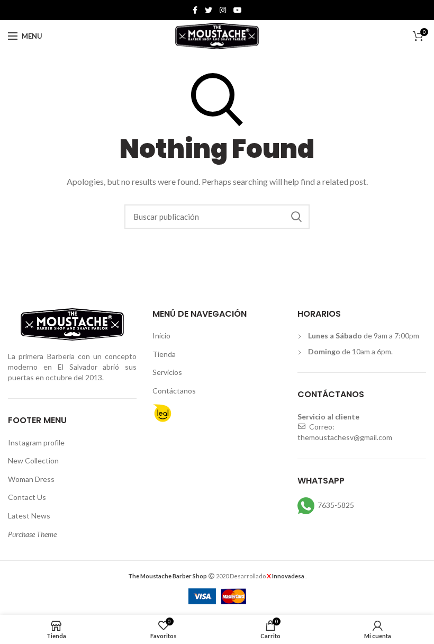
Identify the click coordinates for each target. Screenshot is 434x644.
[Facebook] (195, 10)
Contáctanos (174, 390)
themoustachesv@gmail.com (344, 437)
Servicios (167, 372)
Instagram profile (36, 442)
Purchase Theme (32, 534)
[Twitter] (208, 10)
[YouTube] (238, 10)
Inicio (161, 335)
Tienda (164, 354)
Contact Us (27, 497)
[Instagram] (223, 10)
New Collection (33, 460)
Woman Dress (31, 479)
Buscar (296, 216)
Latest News (29, 515)
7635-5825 (336, 504)
